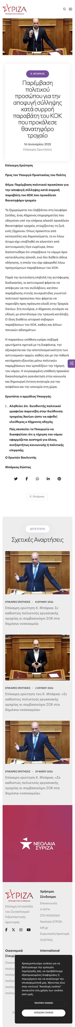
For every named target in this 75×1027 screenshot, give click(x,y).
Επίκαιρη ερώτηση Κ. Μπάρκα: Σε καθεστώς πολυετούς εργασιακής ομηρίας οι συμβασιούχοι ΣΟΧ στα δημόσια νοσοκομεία (32, 616)
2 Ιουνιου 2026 (44, 688)
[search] (64, 9)
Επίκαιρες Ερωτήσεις (37, 149)
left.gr (44, 928)
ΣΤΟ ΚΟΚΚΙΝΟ (50, 915)
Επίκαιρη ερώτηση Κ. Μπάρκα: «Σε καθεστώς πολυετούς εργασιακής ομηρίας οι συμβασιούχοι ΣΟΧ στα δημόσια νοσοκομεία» (32, 785)
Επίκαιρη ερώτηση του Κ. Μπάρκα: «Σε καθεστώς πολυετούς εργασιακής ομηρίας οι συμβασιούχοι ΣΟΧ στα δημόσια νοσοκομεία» (36, 702)
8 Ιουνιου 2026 (44, 602)
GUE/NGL (46, 940)
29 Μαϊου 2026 (44, 772)
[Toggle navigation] (70, 9)
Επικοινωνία (48, 903)
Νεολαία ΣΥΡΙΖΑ (51, 921)
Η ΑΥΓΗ (45, 909)
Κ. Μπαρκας (38, 74)
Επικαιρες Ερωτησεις (17, 602)
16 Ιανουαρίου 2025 (37, 144)
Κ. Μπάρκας (37, 496)
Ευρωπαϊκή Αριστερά (54, 934)
